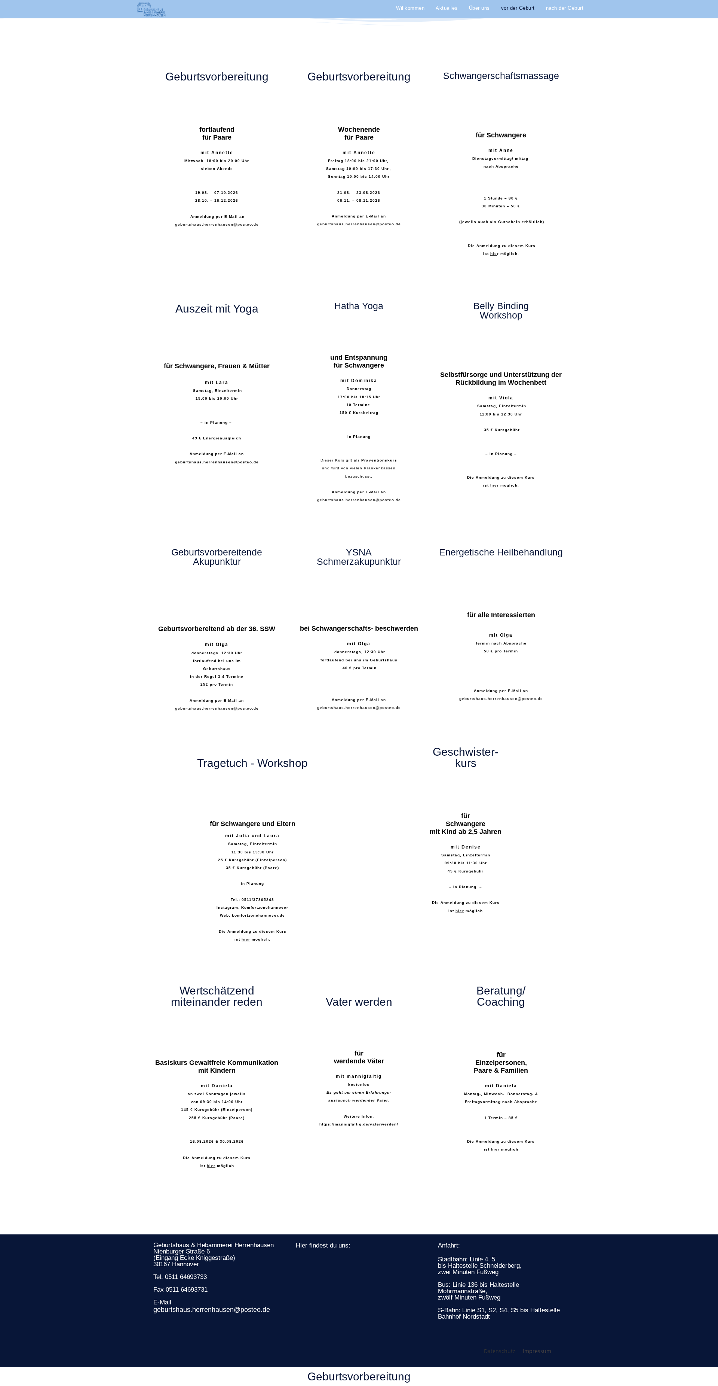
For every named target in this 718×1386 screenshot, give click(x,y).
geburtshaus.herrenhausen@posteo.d (357, 224)
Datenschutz (499, 1351)
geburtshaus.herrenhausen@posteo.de (217, 224)
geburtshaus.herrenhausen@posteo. (356, 708)
